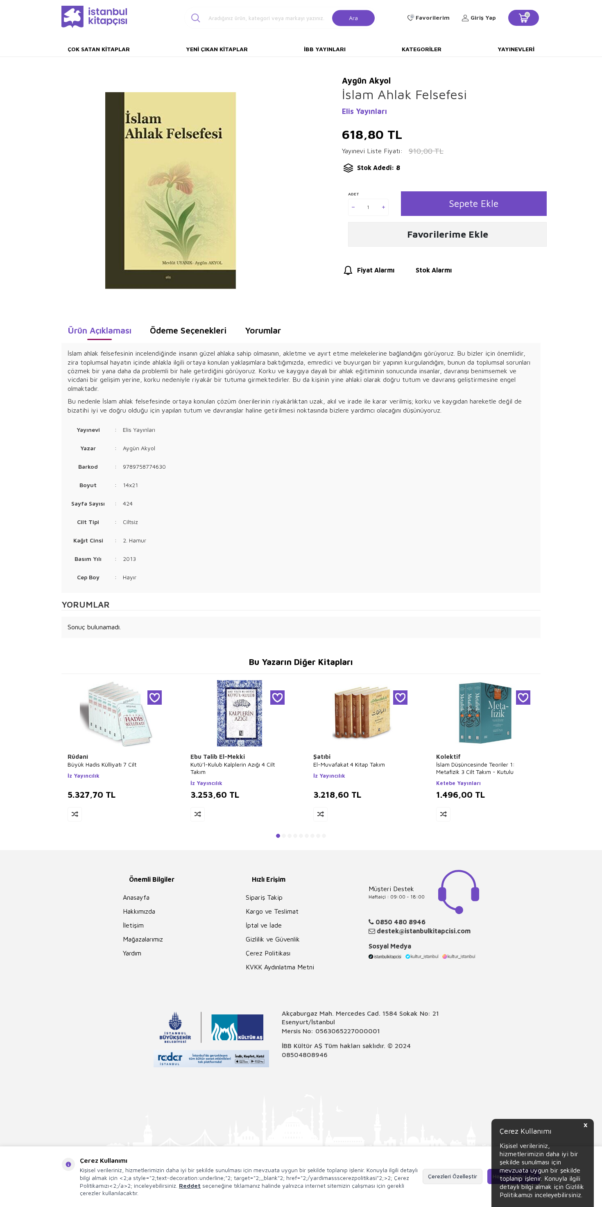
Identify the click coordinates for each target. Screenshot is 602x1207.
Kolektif (448, 756)
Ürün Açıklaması (99, 330)
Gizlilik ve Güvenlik (273, 939)
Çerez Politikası (268, 953)
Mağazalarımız (143, 939)
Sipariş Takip (264, 897)
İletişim (133, 925)
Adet (353, 193)
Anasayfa (136, 897)
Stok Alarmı (434, 270)
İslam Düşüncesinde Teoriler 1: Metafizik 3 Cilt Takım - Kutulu (475, 768)
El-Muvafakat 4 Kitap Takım (349, 764)
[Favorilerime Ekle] (154, 697)
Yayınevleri (516, 48)
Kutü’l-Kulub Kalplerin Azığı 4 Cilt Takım (232, 768)
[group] (170, 190)
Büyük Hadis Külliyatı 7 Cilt (102, 764)
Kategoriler (421, 48)
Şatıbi (321, 756)
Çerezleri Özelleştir (452, 1176)
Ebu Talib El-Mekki (217, 756)
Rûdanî (78, 756)
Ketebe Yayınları (458, 783)
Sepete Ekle (473, 203)
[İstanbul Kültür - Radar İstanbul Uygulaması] (211, 1059)
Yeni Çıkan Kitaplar (217, 48)
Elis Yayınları (364, 111)
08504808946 (305, 1054)
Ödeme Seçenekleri (188, 330)
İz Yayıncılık (84, 775)
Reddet (190, 1185)
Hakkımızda (139, 911)
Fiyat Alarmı (375, 270)
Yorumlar (263, 330)
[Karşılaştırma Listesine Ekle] (75, 814)
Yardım (132, 953)
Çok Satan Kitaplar (99, 48)
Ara (353, 17)
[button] (278, 836)
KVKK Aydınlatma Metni (280, 967)
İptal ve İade (264, 925)
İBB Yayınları (325, 48)
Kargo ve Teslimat (272, 911)
